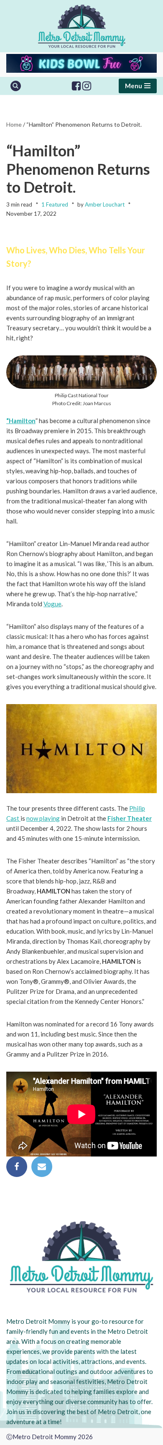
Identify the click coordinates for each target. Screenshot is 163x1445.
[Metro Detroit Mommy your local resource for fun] (81, 26)
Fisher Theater (129, 818)
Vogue (52, 604)
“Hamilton (21, 420)
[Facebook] (76, 86)
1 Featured (54, 204)
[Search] (15, 86)
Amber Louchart (105, 204)
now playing (43, 818)
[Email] (41, 1166)
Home (14, 124)
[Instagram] (87, 86)
